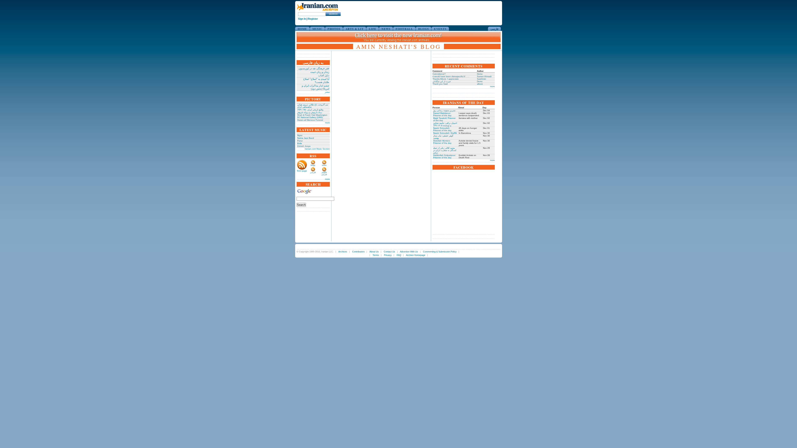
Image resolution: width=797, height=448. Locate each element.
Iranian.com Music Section (317, 149)
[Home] (317, 11)
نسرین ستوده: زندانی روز (444, 110)
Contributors (358, 251)
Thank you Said (440, 84)
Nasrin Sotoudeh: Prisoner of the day (442, 129)
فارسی (494, 29)
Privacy (388, 255)
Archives (342, 251)
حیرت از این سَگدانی (442, 81)
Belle (299, 143)
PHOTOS (334, 29)
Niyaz (299, 135)
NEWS (385, 29)
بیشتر (327, 92)
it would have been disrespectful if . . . (451, 76)
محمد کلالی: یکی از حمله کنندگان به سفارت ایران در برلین (444, 150)
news (324, 165)
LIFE (372, 29)
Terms (376, 255)
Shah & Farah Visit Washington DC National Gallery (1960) (312, 116)
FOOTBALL (404, 29)
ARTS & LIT (355, 29)
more (327, 123)
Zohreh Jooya (303, 146)
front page (302, 171)
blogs (313, 165)
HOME (302, 29)
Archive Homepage (415, 255)
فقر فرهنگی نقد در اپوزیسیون (313, 68)
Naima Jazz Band (305, 138)
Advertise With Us (409, 251)
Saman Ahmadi (484, 76)
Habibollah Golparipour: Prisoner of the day (444, 156)
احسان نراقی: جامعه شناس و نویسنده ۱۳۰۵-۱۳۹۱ (445, 124)
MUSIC (317, 29)
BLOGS (423, 29)
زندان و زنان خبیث (319, 72)
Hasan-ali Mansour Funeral (310, 120)
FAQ (399, 255)
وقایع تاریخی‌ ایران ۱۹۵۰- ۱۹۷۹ (310, 109)
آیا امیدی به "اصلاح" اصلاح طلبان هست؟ (316, 81)
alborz (480, 84)
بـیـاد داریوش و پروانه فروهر (309, 112)
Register (313, 18)
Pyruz (300, 141)
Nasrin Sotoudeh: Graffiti (445, 133)
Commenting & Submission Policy (440, 251)
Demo (480, 74)
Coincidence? (439, 74)
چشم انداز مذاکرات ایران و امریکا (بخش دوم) (315, 87)
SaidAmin (481, 79)
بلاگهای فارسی (324, 173)
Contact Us (389, 251)
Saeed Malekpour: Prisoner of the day (442, 114)
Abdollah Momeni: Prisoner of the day (442, 142)
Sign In (302, 18)
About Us (374, 251)
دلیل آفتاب (323, 75)
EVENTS (440, 29)
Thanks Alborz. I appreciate (446, 79)
